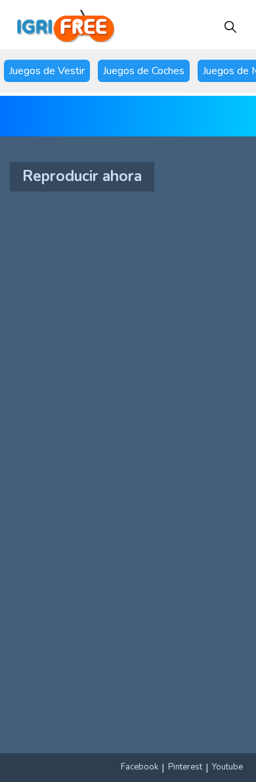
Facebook (139, 767)
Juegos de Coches (143, 71)
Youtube (227, 767)
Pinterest (185, 767)
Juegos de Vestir (47, 71)
